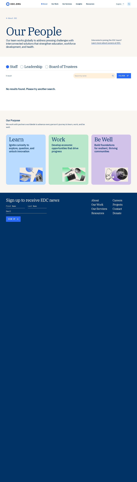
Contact (117, 208)
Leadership (33, 67)
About (45, 4)
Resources (90, 4)
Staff (13, 67)
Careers (117, 200)
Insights (79, 4)
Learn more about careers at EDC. (106, 43)
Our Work (54, 4)
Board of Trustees (63, 67)
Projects (117, 204)
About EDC (12, 18)
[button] (124, 75)
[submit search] (129, 4)
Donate (117, 213)
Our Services (67, 4)
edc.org (13, 4)
